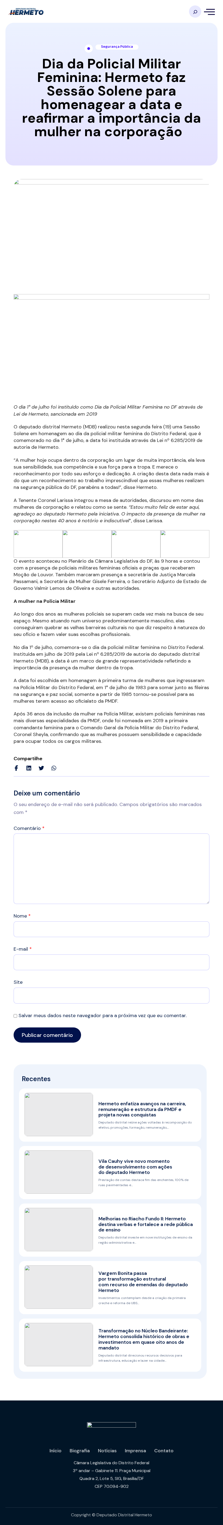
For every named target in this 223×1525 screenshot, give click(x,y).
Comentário (29, 828)
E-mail (23, 949)
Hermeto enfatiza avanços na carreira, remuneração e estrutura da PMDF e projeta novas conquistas (142, 1109)
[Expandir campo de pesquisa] (195, 11)
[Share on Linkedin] (29, 768)
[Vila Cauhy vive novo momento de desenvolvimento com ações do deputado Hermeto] (58, 1172)
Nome (22, 916)
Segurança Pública (117, 47)
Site (18, 982)
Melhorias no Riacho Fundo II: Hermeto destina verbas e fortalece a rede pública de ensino (145, 1224)
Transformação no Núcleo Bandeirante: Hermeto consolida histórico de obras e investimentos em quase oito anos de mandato (143, 1339)
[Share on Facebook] (16, 768)
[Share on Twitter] (41, 768)
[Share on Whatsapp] (54, 768)
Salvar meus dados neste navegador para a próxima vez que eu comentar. (102, 1015)
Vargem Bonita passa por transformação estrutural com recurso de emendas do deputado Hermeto (143, 1281)
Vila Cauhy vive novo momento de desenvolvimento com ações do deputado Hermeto (135, 1167)
